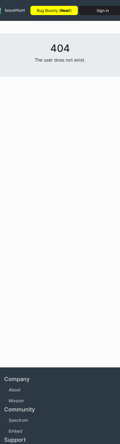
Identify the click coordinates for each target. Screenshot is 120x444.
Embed (15, 431)
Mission (16, 400)
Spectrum (18, 420)
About (14, 389)
